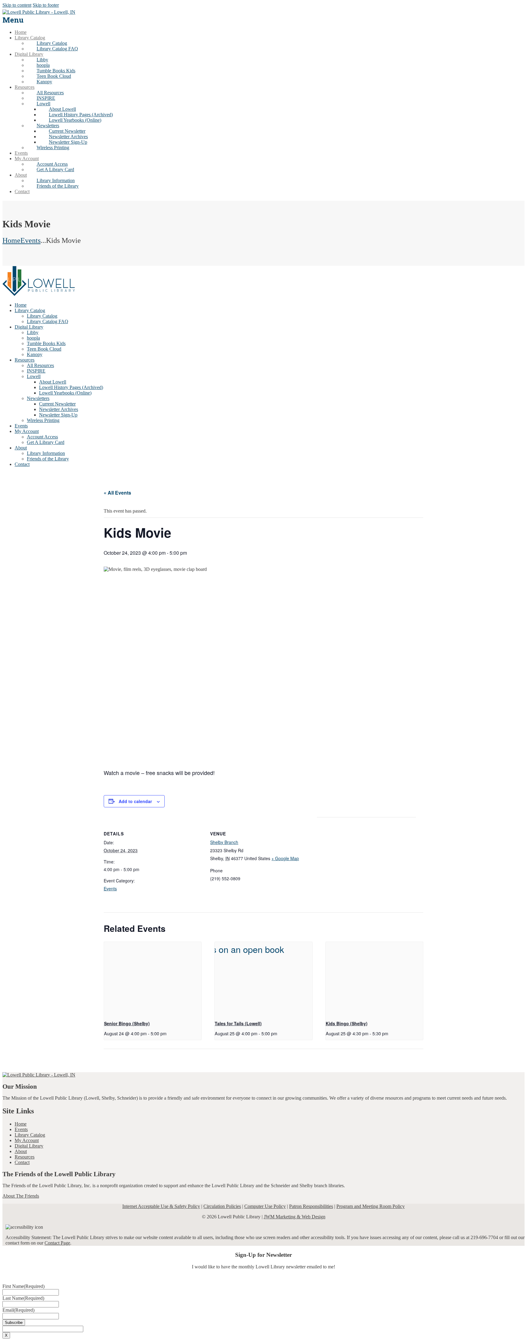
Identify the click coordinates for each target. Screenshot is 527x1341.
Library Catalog (30, 1134)
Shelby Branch (224, 842)
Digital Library (29, 1145)
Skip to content (16, 5)
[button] (43, 104)
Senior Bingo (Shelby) (127, 1023)
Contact (22, 1162)
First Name (23, 1286)
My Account (27, 1140)
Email (18, 1310)
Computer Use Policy (265, 1206)
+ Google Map (285, 858)
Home (11, 240)
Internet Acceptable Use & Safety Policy (161, 1206)
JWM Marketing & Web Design (294, 1216)
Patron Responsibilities (311, 1206)
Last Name (23, 1298)
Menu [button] (12, 20)
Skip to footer (46, 5)
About (21, 1151)
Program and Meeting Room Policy (370, 1206)
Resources (24, 1156)
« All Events (117, 492)
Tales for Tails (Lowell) (238, 1023)
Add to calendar (135, 801)
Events (30, 240)
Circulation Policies (222, 1206)
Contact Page (57, 1242)
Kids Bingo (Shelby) (346, 1023)
